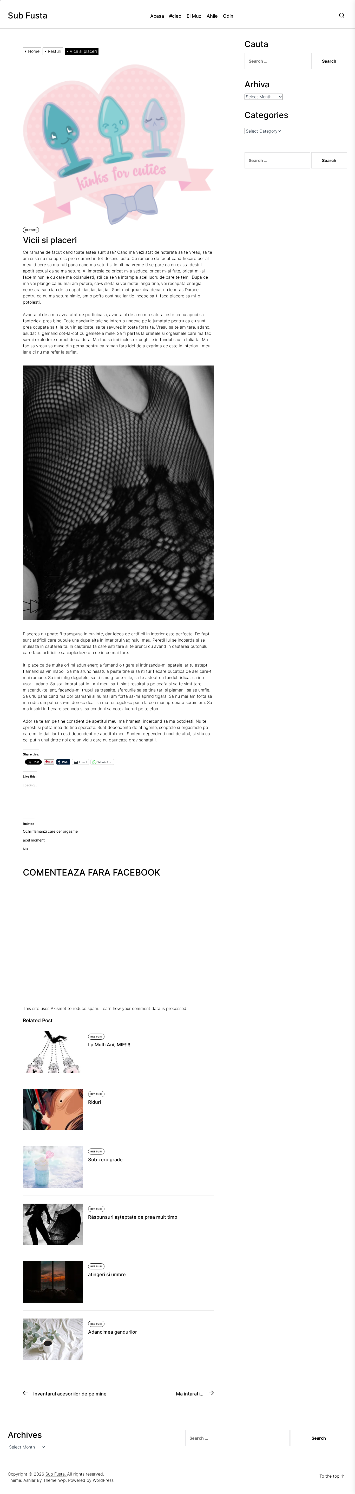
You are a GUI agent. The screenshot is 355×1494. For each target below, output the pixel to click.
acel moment (34, 840)
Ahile (212, 16)
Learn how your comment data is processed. (144, 1008)
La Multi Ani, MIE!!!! (109, 1044)
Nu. (26, 849)
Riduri (94, 1102)
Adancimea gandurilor (112, 1332)
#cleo (175, 16)
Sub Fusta (27, 16)
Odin (228, 16)
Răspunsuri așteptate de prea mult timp (132, 1217)
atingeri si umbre (107, 1274)
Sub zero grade (105, 1159)
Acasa (157, 16)
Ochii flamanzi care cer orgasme (50, 831)
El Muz (194, 16)
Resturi (31, 230)
